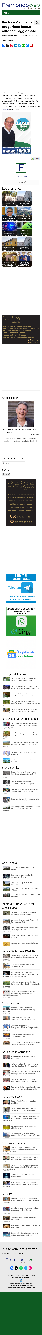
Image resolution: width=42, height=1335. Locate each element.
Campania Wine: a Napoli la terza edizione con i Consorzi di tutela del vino (25, 1080)
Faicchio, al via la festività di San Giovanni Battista (22, 966)
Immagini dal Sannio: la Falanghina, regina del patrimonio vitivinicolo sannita (25, 702)
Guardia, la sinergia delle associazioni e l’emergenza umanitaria (25, 800)
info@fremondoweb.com (13, 1253)
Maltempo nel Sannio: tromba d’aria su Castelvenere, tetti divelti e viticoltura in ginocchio (21, 984)
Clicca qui (5, 109)
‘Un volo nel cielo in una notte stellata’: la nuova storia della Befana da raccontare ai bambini (21, 1210)
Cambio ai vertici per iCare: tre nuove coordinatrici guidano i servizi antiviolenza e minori (20, 994)
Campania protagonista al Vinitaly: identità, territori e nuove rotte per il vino (25, 1135)
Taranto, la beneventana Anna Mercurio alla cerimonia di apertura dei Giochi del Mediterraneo (21, 1118)
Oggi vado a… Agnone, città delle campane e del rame (22, 876)
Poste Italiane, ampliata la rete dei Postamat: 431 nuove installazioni (23, 1110)
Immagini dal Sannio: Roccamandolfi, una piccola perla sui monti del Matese (25, 687)
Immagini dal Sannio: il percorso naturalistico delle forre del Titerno (23, 695)
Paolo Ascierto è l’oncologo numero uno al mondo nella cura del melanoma (25, 1158)
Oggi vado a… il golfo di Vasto (21, 883)
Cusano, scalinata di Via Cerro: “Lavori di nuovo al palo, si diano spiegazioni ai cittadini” (21, 957)
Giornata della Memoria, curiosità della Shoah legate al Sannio (24, 929)
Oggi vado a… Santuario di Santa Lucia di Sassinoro (25, 895)
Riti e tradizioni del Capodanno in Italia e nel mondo (25, 1226)
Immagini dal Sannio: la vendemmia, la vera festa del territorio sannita (24, 679)
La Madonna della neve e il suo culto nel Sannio (24, 753)
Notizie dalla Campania (27, 35)
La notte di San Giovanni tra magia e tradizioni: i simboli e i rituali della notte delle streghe (20, 725)
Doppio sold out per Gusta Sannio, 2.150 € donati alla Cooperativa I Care (25, 1043)
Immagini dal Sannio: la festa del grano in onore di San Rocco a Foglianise (25, 710)
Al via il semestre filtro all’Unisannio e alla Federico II (24, 1057)
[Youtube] (22, 182)
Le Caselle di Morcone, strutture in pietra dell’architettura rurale (23, 913)
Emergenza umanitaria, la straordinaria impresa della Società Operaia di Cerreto (20, 791)
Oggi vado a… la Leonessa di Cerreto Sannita (24, 868)
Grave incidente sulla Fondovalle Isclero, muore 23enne (23, 1036)
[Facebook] (17, 182)
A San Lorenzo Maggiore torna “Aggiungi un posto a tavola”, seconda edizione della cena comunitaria (20, 974)
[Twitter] (20, 182)
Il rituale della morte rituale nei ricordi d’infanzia (24, 936)
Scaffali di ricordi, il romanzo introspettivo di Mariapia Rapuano (23, 783)
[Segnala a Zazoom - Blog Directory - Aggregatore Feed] (21, 1280)
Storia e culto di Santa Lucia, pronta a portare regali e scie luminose (24, 1234)
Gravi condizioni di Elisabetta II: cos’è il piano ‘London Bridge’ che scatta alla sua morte (20, 1184)
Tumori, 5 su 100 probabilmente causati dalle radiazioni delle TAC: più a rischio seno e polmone (21, 1167)
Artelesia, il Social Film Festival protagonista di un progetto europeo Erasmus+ (20, 1010)
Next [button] (38, 426)
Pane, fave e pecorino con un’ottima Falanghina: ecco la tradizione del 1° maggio (20, 735)
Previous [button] (3, 426)
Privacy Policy (16, 1277)
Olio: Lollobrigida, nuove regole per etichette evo (23, 1127)
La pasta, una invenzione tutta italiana (24, 943)
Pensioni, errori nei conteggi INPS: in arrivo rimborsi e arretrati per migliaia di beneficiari (21, 1200)
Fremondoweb (8, 35)
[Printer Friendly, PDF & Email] (35, 158)
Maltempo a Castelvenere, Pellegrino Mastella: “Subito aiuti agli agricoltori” (24, 1065)
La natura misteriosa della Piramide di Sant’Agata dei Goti (24, 921)
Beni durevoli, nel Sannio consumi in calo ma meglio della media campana (25, 1073)
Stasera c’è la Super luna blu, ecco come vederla (23, 1176)
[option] (21, 425)
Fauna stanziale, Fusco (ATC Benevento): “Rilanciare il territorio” (23, 1018)
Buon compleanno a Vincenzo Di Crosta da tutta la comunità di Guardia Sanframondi (21, 809)
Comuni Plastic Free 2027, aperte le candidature (24, 1102)
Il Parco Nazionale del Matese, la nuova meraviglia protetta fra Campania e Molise (21, 744)
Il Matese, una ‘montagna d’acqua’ (23, 760)
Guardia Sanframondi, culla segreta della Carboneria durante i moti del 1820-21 (19, 774)
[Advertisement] (21, 70)
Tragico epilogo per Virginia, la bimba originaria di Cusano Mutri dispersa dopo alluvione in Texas (21, 1150)
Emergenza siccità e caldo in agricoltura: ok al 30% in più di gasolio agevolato (25, 1088)
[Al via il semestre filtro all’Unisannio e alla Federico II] (21, 414)
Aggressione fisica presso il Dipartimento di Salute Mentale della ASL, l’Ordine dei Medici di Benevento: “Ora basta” (21, 1027)
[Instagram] (25, 182)
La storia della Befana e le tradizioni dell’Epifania (24, 1219)
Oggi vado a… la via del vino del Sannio (24, 889)
